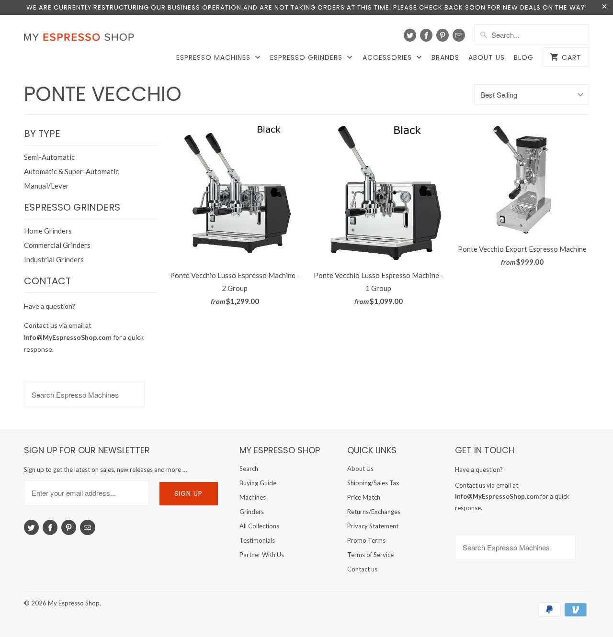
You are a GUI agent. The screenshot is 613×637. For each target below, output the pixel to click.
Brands (445, 57)
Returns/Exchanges (373, 511)
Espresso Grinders (307, 57)
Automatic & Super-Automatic (71, 171)
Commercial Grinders (57, 245)
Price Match (363, 497)
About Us (486, 57)
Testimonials (257, 540)
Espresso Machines (214, 57)
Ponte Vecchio (103, 94)
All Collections (259, 526)
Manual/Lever (46, 185)
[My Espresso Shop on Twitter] (410, 35)
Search (248, 468)
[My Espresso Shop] (81, 39)
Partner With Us (261, 555)
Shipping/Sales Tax (373, 483)
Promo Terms (366, 540)
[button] (612, 611)
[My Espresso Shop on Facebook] (426, 35)
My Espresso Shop (74, 603)
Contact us (362, 569)
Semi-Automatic (49, 157)
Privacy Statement (372, 526)
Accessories (388, 57)
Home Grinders (48, 230)
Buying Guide (257, 483)
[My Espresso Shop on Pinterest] (442, 35)
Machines (252, 497)
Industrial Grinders (54, 259)
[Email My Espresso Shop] (459, 35)
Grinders (251, 511)
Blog (524, 57)
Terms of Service (370, 555)
